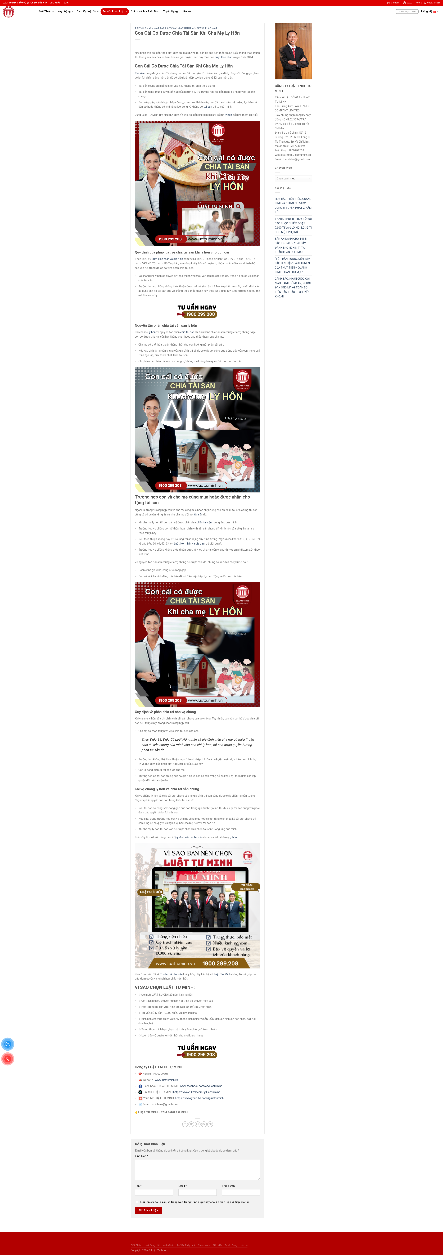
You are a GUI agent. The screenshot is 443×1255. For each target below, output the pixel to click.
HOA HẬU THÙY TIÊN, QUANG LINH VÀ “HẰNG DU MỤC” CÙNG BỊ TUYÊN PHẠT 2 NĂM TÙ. (293, 205)
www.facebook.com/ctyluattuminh (201, 1086)
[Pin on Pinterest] (204, 1124)
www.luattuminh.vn (167, 1080)
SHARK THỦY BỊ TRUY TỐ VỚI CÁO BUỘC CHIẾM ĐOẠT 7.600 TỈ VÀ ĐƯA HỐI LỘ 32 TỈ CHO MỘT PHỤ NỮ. (293, 225)
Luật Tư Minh (222, 974)
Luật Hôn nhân (223, 57)
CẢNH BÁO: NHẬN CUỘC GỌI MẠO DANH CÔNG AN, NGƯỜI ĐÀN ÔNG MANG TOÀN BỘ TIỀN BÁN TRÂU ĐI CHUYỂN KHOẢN (293, 287)
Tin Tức (139, 28)
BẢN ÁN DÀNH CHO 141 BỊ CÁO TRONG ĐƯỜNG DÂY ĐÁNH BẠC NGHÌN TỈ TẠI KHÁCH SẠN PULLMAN (291, 245)
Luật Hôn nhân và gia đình (167, 259)
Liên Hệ (186, 11)
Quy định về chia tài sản (188, 837)
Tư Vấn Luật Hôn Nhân (182, 28)
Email (182, 1186)
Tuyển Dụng (170, 11)
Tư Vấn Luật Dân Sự (156, 28)
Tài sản (139, 73)
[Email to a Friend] (198, 1124)
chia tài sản (187, 332)
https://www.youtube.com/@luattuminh (199, 1098)
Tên (138, 1186)
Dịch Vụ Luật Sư (86, 11)
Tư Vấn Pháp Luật (113, 11)
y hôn (233, 837)
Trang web (228, 1186)
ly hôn (228, 114)
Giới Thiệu (45, 11)
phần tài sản (204, 522)
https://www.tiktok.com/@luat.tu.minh (196, 1092)
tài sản (208, 106)
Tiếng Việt (427, 11)
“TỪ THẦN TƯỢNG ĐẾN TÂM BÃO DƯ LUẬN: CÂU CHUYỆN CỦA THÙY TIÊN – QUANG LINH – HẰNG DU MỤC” (292, 265)
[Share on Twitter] (191, 1124)
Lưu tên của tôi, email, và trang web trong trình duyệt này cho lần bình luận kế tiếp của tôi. (194, 1202)
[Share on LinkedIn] (210, 1124)
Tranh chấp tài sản (171, 974)
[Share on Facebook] (185, 1124)
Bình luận (141, 1156)
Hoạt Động (64, 11)
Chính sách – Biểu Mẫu (145, 11)
